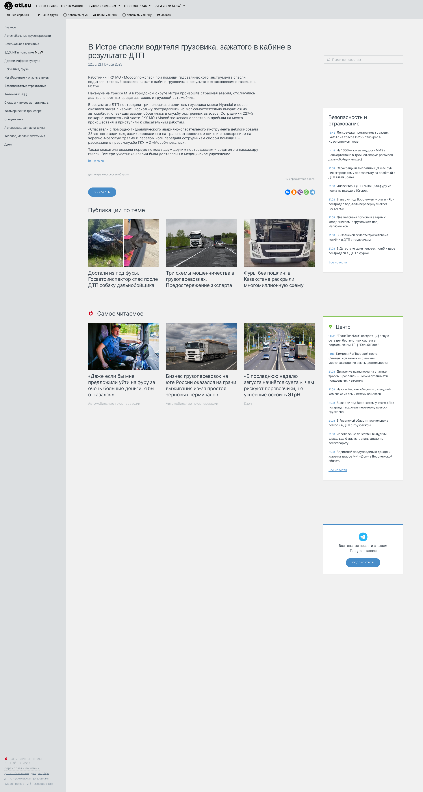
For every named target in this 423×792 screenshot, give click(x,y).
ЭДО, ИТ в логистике (19, 52)
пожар (19, 783)
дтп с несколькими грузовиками (27, 778)
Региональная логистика (21, 44)
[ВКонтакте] (287, 192)
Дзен (7, 144)
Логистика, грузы (16, 69)
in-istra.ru (96, 161)
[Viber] (300, 192)
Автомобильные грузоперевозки (27, 35)
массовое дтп (43, 783)
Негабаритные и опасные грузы (26, 77)
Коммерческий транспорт (22, 111)
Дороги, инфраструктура (22, 60)
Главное (10, 27)
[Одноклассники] (294, 192)
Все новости (337, 262)
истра (97, 174)
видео (8, 783)
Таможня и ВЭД (15, 94)
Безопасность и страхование (25, 86)
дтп (33, 773)
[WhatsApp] (306, 192)
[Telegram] (312, 192)
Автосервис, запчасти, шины (24, 127)
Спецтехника (13, 119)
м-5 (29, 783)
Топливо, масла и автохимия (24, 136)
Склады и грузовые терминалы (26, 102)
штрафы (43, 773)
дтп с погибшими (16, 773)
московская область (115, 174)
